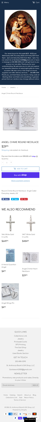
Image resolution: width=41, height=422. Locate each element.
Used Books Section (21, 353)
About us (27, 395)
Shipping (5, 150)
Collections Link (20, 336)
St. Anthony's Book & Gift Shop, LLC (22, 407)
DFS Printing (21, 345)
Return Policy (29, 397)
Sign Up (35, 385)
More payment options (20, 181)
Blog (34, 395)
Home (4, 87)
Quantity (5, 159)
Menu (6, 2)
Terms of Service (20, 400)
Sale (20, 397)
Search (19, 395)
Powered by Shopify (20, 410)
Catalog (12, 395)
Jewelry (12, 87)
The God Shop (20, 347)
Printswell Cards (20, 342)
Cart (37, 2)
